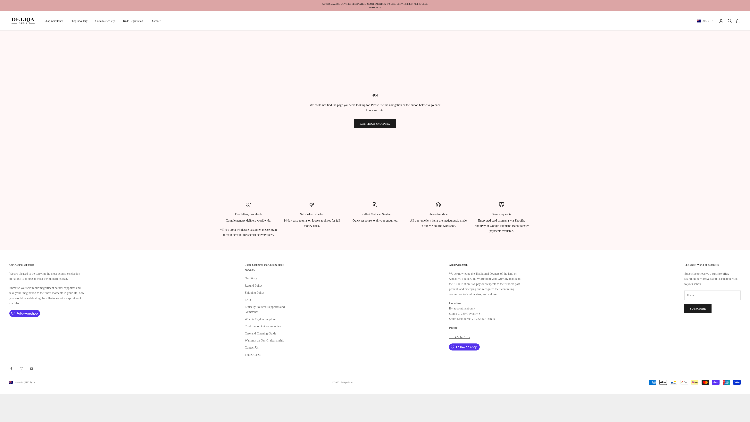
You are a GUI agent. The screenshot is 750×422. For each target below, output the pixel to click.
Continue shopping (375, 123)
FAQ (248, 299)
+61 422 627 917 (459, 337)
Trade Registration (133, 20)
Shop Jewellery (79, 20)
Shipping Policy (254, 292)
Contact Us (252, 347)
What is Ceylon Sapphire (260, 319)
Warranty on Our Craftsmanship (264, 340)
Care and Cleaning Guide (260, 333)
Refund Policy (253, 285)
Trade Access (253, 354)
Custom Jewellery (105, 20)
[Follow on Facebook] (11, 369)
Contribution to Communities (263, 326)
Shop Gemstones (54, 20)
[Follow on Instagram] (21, 369)
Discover (156, 20)
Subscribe (698, 308)
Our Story (251, 278)
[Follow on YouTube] (32, 369)
